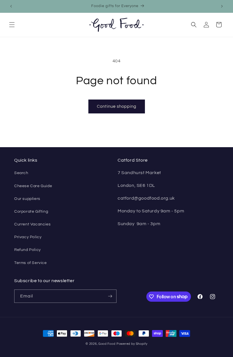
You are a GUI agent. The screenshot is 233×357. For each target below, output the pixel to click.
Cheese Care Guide (33, 186)
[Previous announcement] (11, 6)
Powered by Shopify (131, 343)
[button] (12, 24)
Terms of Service (30, 263)
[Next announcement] (222, 6)
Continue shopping (116, 106)
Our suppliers (27, 199)
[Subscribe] (110, 296)
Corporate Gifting (31, 212)
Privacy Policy (27, 237)
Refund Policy (27, 250)
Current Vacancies (32, 224)
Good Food (106, 343)
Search (21, 173)
